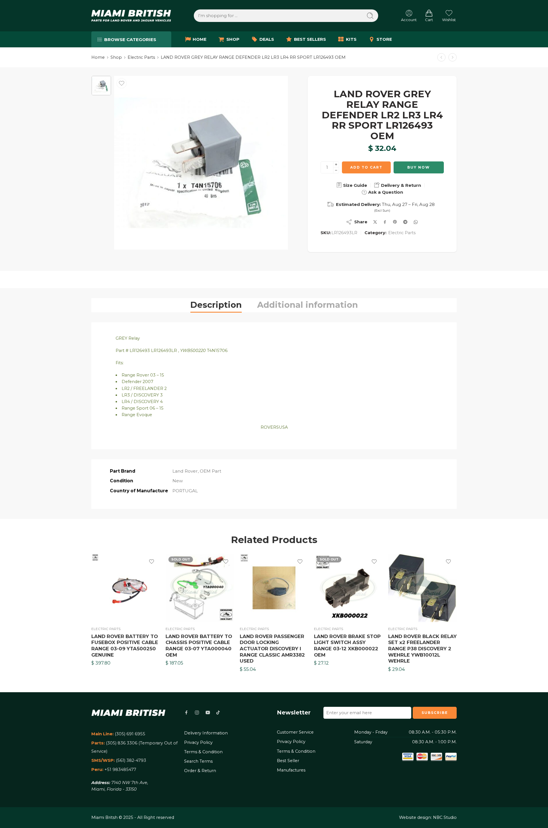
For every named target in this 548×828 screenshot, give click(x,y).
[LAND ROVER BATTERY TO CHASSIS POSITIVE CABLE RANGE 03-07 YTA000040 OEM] (200, 588)
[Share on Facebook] (385, 222)
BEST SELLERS (310, 39)
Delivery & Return (400, 185)
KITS (351, 39)
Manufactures (291, 770)
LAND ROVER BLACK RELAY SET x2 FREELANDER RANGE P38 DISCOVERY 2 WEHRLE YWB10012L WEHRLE (422, 648)
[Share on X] (375, 222)
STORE (384, 39)
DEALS (266, 39)
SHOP (232, 39)
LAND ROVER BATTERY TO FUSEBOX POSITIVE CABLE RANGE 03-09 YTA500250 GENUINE (124, 645)
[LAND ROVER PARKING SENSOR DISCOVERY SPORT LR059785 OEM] (452, 57)
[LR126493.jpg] (101, 85)
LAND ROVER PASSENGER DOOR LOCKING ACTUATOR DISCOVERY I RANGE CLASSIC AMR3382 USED (272, 648)
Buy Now (418, 167)
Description (216, 305)
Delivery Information (206, 733)
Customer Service (295, 732)
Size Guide (354, 185)
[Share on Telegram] (405, 222)
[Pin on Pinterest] (395, 222)
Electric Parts (141, 57)
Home (98, 57)
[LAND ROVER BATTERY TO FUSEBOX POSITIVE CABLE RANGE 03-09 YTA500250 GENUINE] (125, 588)
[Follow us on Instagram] (197, 712)
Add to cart (366, 167)
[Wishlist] (121, 83)
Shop (116, 57)
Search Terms (198, 761)
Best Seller (288, 760)
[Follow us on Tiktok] (218, 712)
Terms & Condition (203, 751)
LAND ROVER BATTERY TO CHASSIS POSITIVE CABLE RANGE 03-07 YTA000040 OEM (199, 645)
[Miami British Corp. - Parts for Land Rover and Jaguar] (131, 16)
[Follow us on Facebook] (186, 712)
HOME (199, 39)
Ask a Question (385, 192)
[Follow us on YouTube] (207, 712)
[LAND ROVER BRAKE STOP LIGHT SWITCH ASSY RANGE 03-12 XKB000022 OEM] (348, 588)
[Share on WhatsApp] (415, 222)
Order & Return (200, 770)
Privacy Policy (198, 742)
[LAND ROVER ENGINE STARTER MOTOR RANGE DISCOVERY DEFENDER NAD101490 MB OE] (441, 57)
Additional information (307, 305)
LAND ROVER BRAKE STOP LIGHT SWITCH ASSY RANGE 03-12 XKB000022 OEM (347, 645)
